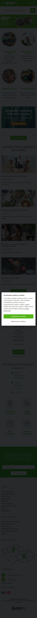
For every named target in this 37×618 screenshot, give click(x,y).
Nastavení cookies (18, 321)
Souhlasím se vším (18, 316)
